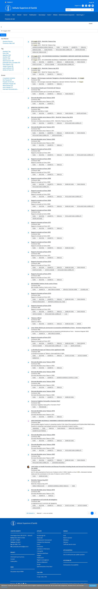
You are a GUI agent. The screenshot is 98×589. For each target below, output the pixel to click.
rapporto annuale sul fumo (56, 301)
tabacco (6, 59)
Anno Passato (8, 87)
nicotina (6, 57)
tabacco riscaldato (38, 301)
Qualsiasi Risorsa (7, 41)
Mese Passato (8, 85)
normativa (35, 358)
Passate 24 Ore (8, 82)
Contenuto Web (9, 43)
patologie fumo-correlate (11, 62)
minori (79, 323)
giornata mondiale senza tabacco (42, 47)
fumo (6, 53)
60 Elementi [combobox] (30, 513)
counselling (84, 289)
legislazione (36, 508)
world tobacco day (38, 485)
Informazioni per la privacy (17, 557)
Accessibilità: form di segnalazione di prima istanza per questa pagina (68, 584)
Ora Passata (7, 80)
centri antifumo (8, 68)
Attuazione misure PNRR (17, 571)
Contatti (12, 559)
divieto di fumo (8, 70)
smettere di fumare (54, 289)
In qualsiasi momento (9, 78)
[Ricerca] (92, 10)
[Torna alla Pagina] (1, 27)
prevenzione (42, 407)
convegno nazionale (58, 462)
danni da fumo (8, 60)
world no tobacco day (39, 52)
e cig (66, 314)
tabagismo (35, 428)
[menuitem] (8, 14)
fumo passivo (8, 64)
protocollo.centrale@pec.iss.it (20, 546)
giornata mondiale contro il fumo (67, 377)
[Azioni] (5, 2)
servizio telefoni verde (70, 289)
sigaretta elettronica (39, 430)
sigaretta (7, 55)
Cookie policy (13, 561)
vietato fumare (8, 66)
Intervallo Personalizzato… (10, 89)
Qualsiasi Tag (6, 51)
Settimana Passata (9, 83)
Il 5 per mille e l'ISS (42, 577)
